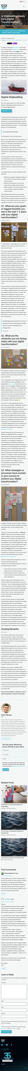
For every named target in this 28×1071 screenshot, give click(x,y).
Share (15, 43)
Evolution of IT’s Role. (6, 429)
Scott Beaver (7, 899)
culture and (12, 384)
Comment (3, 982)
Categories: (4, 40)
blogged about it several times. (9, 556)
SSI (5, 1064)
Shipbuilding (18, 40)
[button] (23, 2)
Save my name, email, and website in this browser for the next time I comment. (14, 1022)
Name (3, 1001)
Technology (24, 40)
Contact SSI (5, 1049)
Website (3, 1013)
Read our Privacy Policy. (18, 766)
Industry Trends (10, 40)
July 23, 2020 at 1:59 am (6, 875)
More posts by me (6, 738)
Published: (3, 38)
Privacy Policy (4, 1028)
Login (25, 1067)
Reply (3, 893)
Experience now (6, 111)
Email (2, 1007)
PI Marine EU (15, 49)
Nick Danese (16, 47)
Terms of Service (13, 1028)
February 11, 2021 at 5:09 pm (7, 901)
